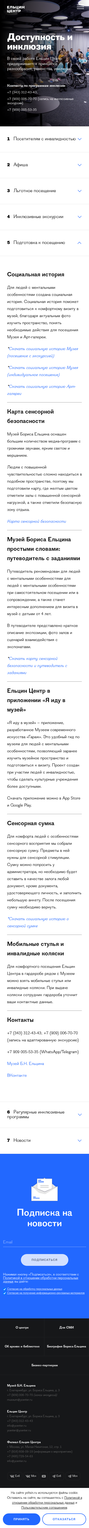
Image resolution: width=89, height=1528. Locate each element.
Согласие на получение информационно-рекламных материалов (46, 1293)
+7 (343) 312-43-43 (22, 92)
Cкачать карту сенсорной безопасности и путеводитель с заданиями (37, 666)
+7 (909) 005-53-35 (22, 110)
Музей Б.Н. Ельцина (25, 1064)
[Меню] (80, 7)
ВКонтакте (17, 1076)
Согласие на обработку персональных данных (34, 1289)
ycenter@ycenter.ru (19, 1430)
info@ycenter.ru (16, 1425)
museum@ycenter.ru (19, 1399)
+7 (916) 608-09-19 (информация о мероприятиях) (39, 1451)
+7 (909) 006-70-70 (22, 99)
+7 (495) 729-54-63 (20, 1456)
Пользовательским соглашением (44, 1508)
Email (7, 1242)
